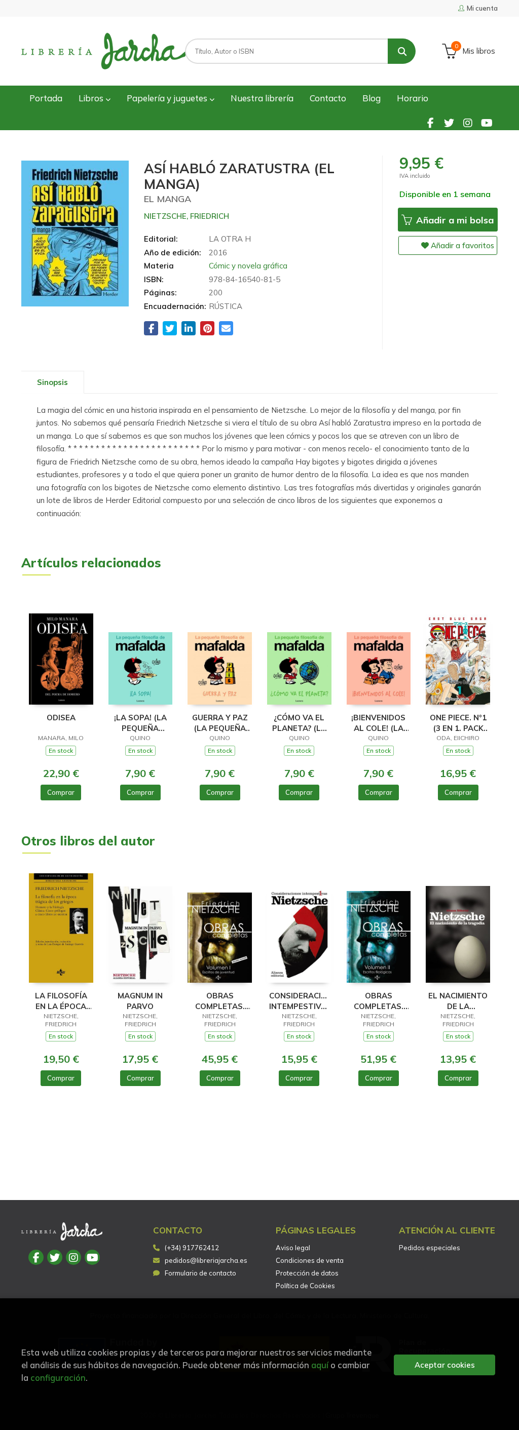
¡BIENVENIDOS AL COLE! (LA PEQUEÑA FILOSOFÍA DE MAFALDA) (378, 722)
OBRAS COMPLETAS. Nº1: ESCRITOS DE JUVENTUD (219, 1001)
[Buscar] (402, 51)
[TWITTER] (449, 122)
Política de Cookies (305, 1286)
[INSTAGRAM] (467, 122)
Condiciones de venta (310, 1260)
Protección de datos (307, 1273)
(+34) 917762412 (192, 1248)
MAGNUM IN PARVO (140, 1001)
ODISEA (61, 717)
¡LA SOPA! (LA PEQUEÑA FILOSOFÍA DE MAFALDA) (140, 722)
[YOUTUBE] (486, 122)
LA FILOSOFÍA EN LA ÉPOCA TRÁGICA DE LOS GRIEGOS (61, 1001)
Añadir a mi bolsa (454, 220)
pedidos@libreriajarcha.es (206, 1260)
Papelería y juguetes (168, 98)
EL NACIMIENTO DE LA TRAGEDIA (458, 1001)
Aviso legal (293, 1248)
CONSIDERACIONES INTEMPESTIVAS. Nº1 (299, 1001)
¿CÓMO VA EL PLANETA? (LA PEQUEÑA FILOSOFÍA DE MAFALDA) (299, 722)
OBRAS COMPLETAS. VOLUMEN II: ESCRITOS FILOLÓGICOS (378, 1001)
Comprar (61, 792)
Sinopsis (52, 382)
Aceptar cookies (445, 1365)
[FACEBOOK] (430, 122)
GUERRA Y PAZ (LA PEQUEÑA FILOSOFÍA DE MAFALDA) (220, 722)
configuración (58, 1377)
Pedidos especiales (429, 1248)
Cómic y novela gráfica (248, 265)
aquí (319, 1365)
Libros (92, 98)
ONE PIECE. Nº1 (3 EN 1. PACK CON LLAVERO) (458, 722)
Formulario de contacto (200, 1273)
